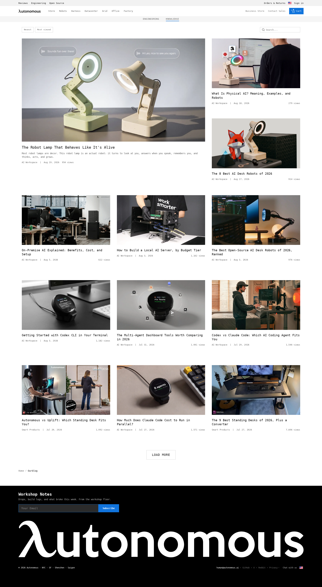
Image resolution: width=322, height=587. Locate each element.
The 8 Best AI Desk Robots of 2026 (242, 173)
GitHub (246, 568)
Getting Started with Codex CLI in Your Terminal (65, 335)
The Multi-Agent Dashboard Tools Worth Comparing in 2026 (160, 337)
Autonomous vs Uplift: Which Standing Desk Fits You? (64, 422)
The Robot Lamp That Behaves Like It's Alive (68, 147)
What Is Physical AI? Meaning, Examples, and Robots (251, 95)
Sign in (299, 3)
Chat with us (290, 568)
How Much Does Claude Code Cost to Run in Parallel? (153, 422)
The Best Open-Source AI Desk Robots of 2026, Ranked (252, 252)
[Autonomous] (29, 11)
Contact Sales (276, 11)
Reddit (261, 568)
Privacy (273, 568)
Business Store (255, 11)
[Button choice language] (289, 3)
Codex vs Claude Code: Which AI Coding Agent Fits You (256, 337)
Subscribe (109, 508)
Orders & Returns (274, 3)
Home (21, 470)
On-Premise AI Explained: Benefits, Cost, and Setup (62, 252)
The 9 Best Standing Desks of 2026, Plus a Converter (249, 422)
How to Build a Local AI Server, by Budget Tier (159, 250)
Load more (161, 454)
